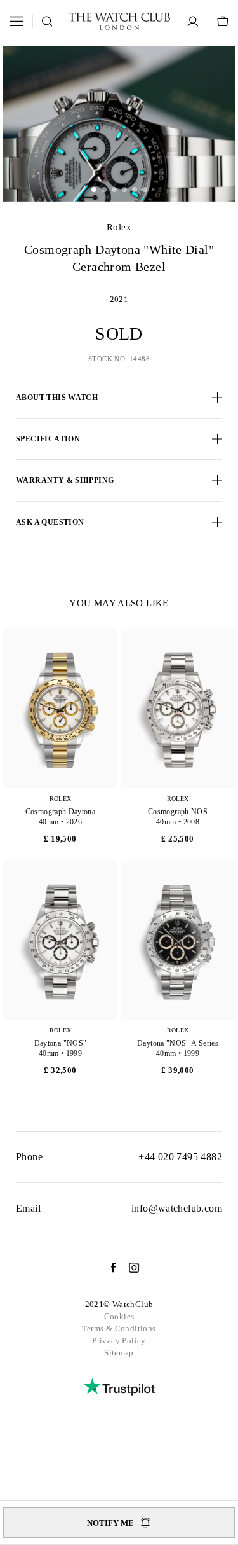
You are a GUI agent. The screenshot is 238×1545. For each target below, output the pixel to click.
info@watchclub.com (176, 1208)
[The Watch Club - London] (119, 21)
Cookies (119, 1316)
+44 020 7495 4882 (180, 1156)
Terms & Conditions (118, 1328)
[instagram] (128, 1267)
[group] (119, 123)
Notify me (110, 1523)
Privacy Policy (118, 1340)
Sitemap (119, 1352)
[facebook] (107, 1267)
